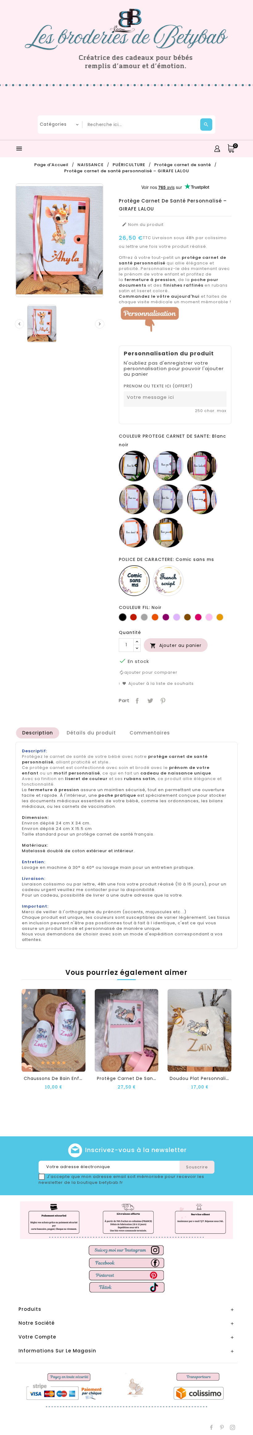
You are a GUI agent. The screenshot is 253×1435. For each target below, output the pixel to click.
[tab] (37, 732)
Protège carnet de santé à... (132, 1078)
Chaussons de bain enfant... (57, 1078)
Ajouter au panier (175, 645)
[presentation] (19, 324)
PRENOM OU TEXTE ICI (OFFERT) (158, 386)
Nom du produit (143, 224)
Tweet (149, 700)
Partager (136, 700)
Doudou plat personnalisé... (202, 1078)
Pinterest (162, 700)
